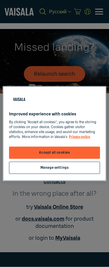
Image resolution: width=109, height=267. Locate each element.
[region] (54, 133)
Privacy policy (79, 137)
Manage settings (54, 168)
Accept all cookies (54, 152)
